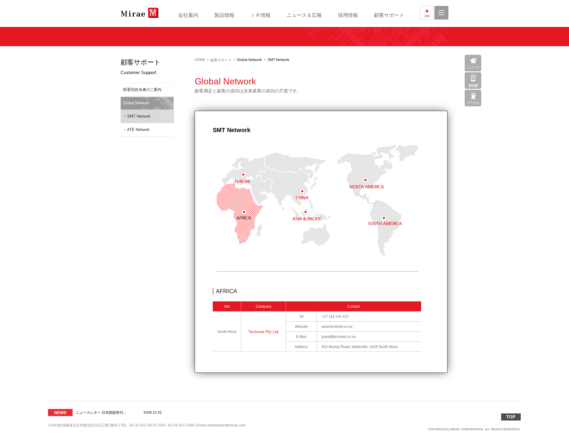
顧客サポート (389, 15)
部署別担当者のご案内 (142, 89)
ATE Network (138, 129)
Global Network (136, 103)
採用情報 (348, 15)
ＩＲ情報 (260, 15)
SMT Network (139, 116)
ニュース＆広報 (304, 15)
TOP (510, 416)
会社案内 (188, 15)
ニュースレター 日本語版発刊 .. (101, 410)
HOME (200, 60)
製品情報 (224, 15)
